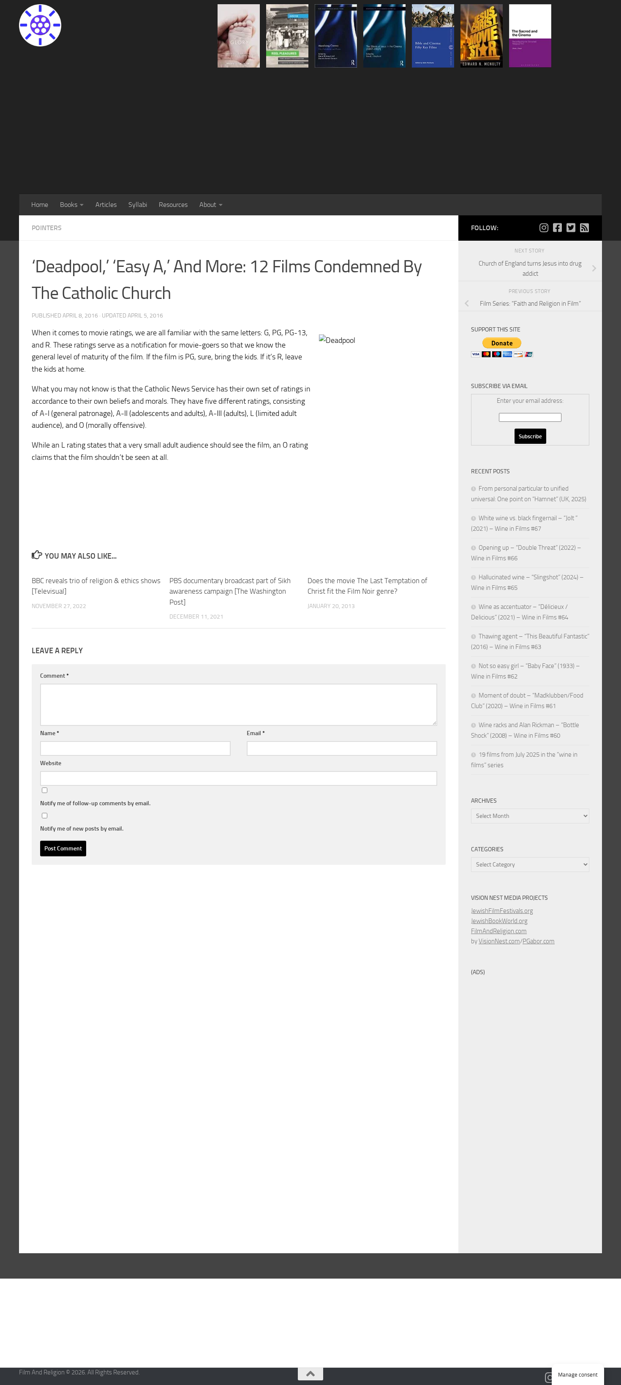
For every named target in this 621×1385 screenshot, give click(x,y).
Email (256, 733)
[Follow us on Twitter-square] (571, 228)
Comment (54, 675)
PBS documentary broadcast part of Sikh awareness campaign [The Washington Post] (230, 591)
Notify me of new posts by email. (81, 828)
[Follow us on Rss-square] (584, 228)
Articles (106, 205)
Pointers (47, 228)
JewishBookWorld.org (499, 921)
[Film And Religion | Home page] (40, 25)
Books (68, 205)
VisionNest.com (499, 941)
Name (49, 733)
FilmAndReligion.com (499, 931)
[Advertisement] (310, 131)
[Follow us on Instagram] (544, 228)
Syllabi (137, 205)
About (207, 205)
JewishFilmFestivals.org (502, 911)
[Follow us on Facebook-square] (557, 228)
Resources (173, 205)
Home (39, 205)
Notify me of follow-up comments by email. (95, 803)
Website (50, 763)
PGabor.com (539, 941)
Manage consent (578, 1374)
